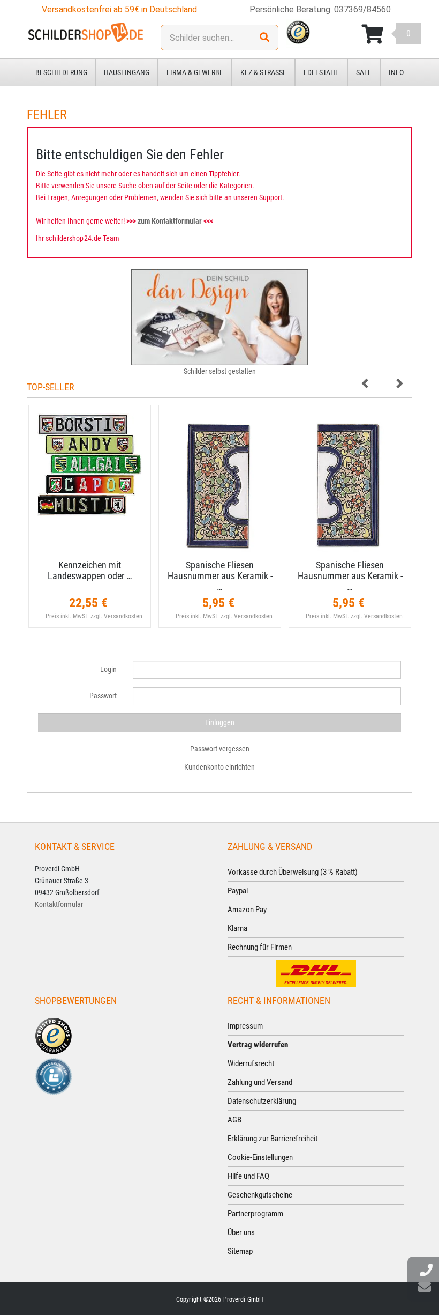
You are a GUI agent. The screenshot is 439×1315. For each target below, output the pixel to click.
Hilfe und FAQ (248, 1176)
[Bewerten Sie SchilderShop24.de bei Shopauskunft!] (53, 1075)
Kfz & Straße (263, 72)
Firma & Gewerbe (194, 72)
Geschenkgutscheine (260, 1195)
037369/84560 (362, 9)
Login (108, 669)
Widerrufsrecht (251, 1063)
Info (396, 72)
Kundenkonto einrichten (219, 767)
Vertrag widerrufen (258, 1045)
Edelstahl (321, 72)
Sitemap (240, 1251)
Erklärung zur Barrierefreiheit (272, 1138)
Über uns (241, 1232)
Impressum (245, 1026)
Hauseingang (126, 72)
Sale (364, 72)
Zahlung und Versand (260, 1082)
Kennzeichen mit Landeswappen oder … (90, 570)
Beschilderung (61, 72)
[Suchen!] (264, 37)
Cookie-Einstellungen (260, 1157)
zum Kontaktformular (170, 221)
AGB (234, 1120)
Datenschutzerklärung (262, 1101)
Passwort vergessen (219, 748)
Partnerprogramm (255, 1213)
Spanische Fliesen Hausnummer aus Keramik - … (220, 575)
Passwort (103, 695)
